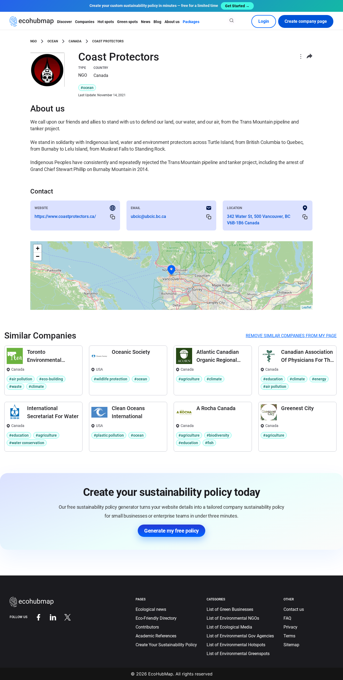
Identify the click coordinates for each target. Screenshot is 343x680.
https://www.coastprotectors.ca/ (65, 216)
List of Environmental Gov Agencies (240, 635)
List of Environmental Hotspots (236, 644)
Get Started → (237, 6)
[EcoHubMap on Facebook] (34, 616)
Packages (191, 22)
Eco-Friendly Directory (156, 618)
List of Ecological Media (229, 627)
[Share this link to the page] (309, 56)
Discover (64, 22)
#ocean (87, 88)
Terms (289, 635)
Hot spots (106, 22)
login (263, 21)
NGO (33, 41)
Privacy (290, 627)
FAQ (287, 618)
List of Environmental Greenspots (238, 653)
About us (172, 22)
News (145, 22)
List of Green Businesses (230, 609)
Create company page (306, 21)
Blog (157, 22)
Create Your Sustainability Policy (166, 644)
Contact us (294, 609)
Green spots (127, 22)
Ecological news (151, 609)
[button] (171, 270)
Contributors (147, 627)
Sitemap (291, 644)
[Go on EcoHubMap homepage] (32, 21)
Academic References (156, 635)
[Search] (231, 20)
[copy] (112, 216)
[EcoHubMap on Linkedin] (49, 616)
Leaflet (306, 307)
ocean (52, 41)
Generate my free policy (171, 530)
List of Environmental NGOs (233, 618)
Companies (84, 22)
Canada (75, 41)
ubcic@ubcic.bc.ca (148, 216)
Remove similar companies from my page (291, 335)
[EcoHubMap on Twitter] (63, 616)
